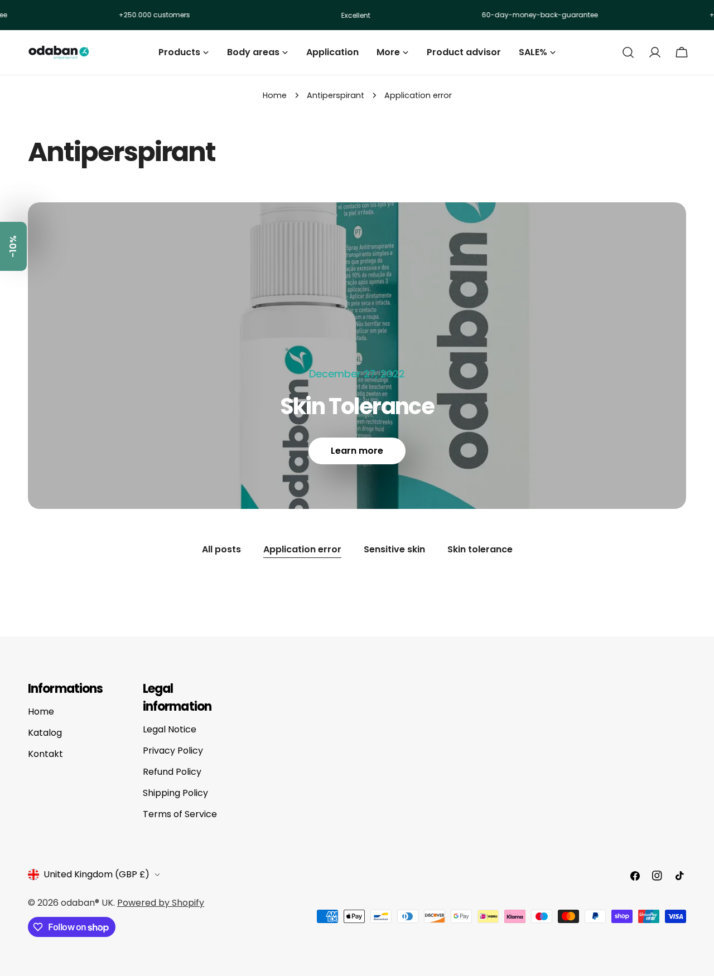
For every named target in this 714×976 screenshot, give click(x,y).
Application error (302, 549)
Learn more (357, 450)
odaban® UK (87, 902)
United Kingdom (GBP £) (96, 874)
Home (275, 95)
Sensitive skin (394, 549)
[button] (13, 246)
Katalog (45, 732)
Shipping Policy (175, 792)
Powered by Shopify (160, 902)
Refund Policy (172, 771)
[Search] (628, 52)
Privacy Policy (173, 750)
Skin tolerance (480, 549)
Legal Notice (169, 729)
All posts (221, 549)
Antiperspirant (335, 95)
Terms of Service (180, 814)
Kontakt (45, 753)
